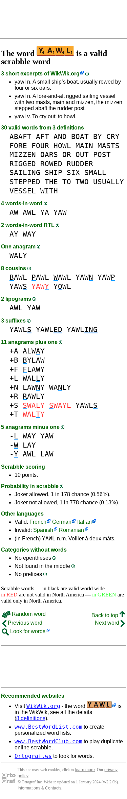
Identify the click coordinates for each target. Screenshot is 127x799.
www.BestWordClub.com (48, 741)
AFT (42, 136)
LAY (29, 445)
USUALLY (108, 181)
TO (66, 181)
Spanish (43, 530)
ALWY (34, 351)
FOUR (40, 145)
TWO (82, 181)
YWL (62, 286)
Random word (28, 614)
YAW (60, 212)
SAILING (24, 172)
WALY (18, 255)
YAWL (20, 329)
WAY (29, 234)
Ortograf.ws (33, 756)
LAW (47, 454)
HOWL (62, 145)
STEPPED (24, 181)
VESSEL (22, 191)
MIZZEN (22, 154)
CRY (113, 136)
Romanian (71, 530)
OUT (82, 154)
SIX (73, 172)
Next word (108, 623)
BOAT (80, 136)
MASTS (109, 145)
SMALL (95, 172)
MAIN (84, 145)
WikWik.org (65, 73)
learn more (85, 769)
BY (97, 136)
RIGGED (22, 163)
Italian (84, 522)
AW (13, 212)
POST (102, 154)
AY (13, 234)
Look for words (27, 631)
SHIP (53, 172)
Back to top (105, 615)
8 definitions (30, 718)
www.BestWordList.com (48, 727)
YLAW (34, 360)
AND (60, 136)
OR (66, 154)
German (61, 522)
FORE (18, 145)
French (37, 522)
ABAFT (20, 136)
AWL (29, 212)
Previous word (24, 623)
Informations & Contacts (39, 788)
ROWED (51, 163)
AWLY (34, 396)
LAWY (34, 369)
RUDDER (80, 163)
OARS (49, 154)
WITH (49, 191)
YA (44, 212)
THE (51, 181)
